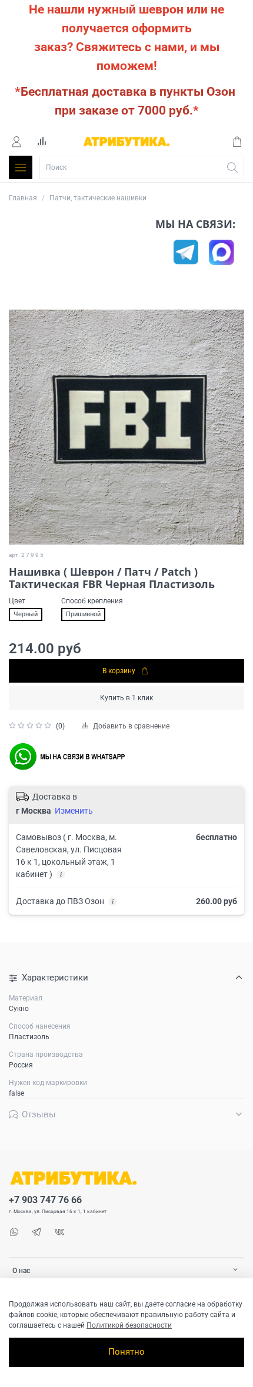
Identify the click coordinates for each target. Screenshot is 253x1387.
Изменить (74, 810)
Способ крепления (92, 601)
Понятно (126, 1351)
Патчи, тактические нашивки (98, 198)
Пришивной (83, 614)
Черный (26, 614)
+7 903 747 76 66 (45, 1200)
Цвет (17, 601)
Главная (23, 198)
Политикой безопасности (129, 1325)
